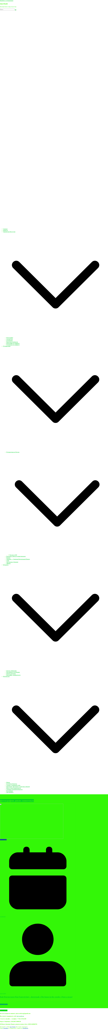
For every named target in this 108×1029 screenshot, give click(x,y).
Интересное (6, 676)
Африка (8, 563)
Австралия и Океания (12, 562)
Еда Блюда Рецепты (11, 783)
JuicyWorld (4, 4)
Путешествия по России (12, 452)
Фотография (9, 337)
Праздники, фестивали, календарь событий (18, 786)
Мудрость (5, 565)
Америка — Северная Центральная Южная (18, 559)
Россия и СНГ (13, 555)
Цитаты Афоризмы (11, 670)
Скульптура (9, 339)
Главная (5, 229)
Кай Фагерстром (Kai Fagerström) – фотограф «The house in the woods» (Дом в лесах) (36, 997)
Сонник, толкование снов (13, 785)
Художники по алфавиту (13, 344)
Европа (8, 557)
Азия (7, 560)
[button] (55, 336)
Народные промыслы (12, 342)
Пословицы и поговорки (13, 672)
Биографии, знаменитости (13, 675)
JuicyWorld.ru (9, 792)
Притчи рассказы (11, 673)
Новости (5, 230)
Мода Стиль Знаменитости (13, 788)
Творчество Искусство (9, 231)
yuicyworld (3, 993)
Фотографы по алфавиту (13, 343)
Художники (9, 340)
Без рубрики (9, 791)
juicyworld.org (20, 1016)
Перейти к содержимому (6, 0)
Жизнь (8, 782)
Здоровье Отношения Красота (14, 789)
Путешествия (6, 346)
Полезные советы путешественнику (16, 556)
